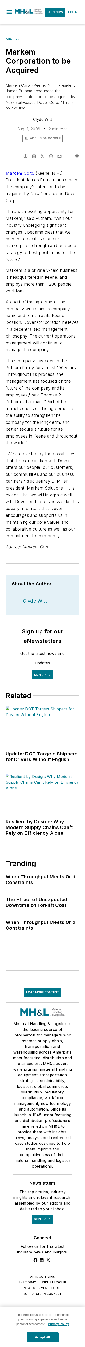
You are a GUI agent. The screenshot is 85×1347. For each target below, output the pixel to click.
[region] (42, 1327)
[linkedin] (34, 156)
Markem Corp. (20, 173)
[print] (77, 156)
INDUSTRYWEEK (54, 1282)
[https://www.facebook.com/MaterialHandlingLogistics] (35, 1260)
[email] (59, 156)
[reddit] (51, 156)
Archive (12, 39)
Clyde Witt (42, 119)
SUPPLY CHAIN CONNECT (42, 1293)
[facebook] (25, 156)
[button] (9, 12)
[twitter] (42, 156)
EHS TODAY (27, 1282)
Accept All (42, 1337)
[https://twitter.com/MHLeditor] (48, 1260)
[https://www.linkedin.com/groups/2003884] (41, 1260)
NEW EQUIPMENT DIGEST (42, 1288)
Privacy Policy (58, 1324)
